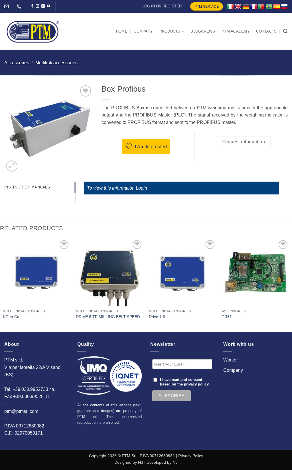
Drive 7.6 (157, 316)
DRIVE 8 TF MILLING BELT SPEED (108, 316)
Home (121, 31)
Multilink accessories (56, 62)
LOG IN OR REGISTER (162, 6)
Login (141, 188)
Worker (230, 359)
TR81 (227, 316)
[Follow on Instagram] (37, 6)
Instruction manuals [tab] (27, 187)
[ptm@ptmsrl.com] (7, 6)
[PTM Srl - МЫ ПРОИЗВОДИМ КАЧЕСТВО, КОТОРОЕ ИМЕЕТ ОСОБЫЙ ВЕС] (32, 31)
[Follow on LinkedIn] (43, 6)
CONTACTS (266, 31)
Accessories (16, 62)
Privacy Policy (190, 455)
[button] (285, 31)
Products (170, 31)
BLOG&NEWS (202, 31)
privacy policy (196, 384)
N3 (140, 462)
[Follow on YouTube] (48, 6)
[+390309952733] (20, 6)
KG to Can (12, 316)
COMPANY (143, 31)
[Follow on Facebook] (32, 6)
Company (233, 370)
